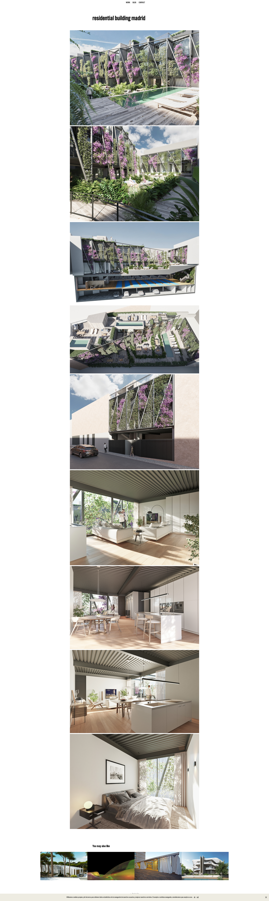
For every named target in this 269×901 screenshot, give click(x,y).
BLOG (134, 2)
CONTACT (142, 2)
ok (194, 897)
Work (128, 2)
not (198, 897)
